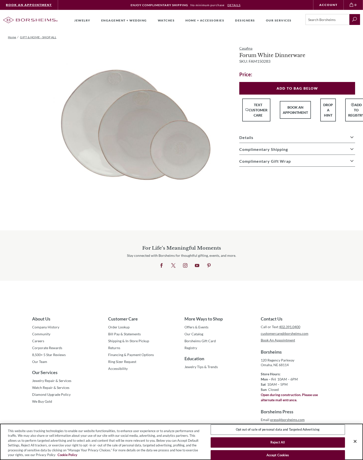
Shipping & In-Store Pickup (128, 341)
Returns (114, 348)
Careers (38, 341)
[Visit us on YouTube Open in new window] (197, 265)
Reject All (277, 442)
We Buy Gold (42, 401)
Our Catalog (193, 334)
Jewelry (82, 20)
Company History (45, 327)
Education (194, 358)
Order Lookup (119, 327)
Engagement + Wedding (124, 20)
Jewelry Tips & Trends (201, 367)
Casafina (245, 48)
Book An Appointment (29, 5)
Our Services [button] (279, 20)
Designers (245, 20)
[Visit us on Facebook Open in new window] (161, 265)
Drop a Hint (328, 110)
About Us (41, 318)
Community (41, 334)
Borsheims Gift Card (200, 341)
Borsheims (271, 352)
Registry (190, 348)
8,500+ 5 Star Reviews (49, 355)
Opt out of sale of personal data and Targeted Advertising (278, 430)
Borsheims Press (277, 411)
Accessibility (118, 368)
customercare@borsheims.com (284, 333)
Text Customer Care (258, 110)
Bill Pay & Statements (124, 334)
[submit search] (354, 19)
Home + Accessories (204, 20)
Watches (166, 20)
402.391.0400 (289, 327)
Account (328, 5)
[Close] (355, 441)
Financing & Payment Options (131, 355)
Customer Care (123, 318)
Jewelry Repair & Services (51, 381)
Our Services (45, 372)
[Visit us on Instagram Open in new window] (185, 265)
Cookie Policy (67, 455)
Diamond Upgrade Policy (51, 394)
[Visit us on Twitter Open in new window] (173, 265)
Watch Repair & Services (50, 387)
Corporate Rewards (47, 348)
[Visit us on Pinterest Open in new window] (209, 265)
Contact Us (271, 318)
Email (283, 420)
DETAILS (234, 5)
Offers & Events (196, 327)
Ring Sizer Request (122, 362)
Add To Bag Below (297, 88)
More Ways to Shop (203, 318)
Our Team (39, 362)
